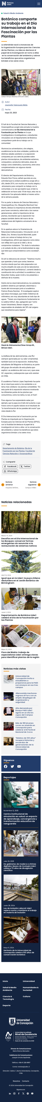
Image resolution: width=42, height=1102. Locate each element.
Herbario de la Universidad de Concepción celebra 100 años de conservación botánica (19, 952)
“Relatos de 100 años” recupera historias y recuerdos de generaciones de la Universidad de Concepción (25, 743)
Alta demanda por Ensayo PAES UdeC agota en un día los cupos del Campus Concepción (24, 712)
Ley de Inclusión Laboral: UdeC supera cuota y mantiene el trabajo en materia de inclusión (20, 910)
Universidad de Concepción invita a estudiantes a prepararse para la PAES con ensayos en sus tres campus (26, 682)
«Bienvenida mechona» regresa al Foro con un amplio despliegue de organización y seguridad (26, 697)
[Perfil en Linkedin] (10, 1093)
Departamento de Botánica (13, 448)
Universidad (29, 981)
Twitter (27, 466)
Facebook (11, 466)
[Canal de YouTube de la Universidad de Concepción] (32, 1093)
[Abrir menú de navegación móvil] (39, 4)
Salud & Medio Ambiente (13, 13)
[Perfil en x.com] (23, 1093)
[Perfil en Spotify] (28, 1093)
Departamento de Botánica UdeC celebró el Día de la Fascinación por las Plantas (20, 617)
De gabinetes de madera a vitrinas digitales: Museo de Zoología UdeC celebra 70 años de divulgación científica (20, 867)
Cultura (26, 996)
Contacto (25, 1081)
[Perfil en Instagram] (14, 1093)
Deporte (7, 1005)
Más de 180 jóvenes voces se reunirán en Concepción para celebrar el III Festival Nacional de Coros (25, 727)
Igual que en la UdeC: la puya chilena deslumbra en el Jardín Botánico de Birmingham (20, 580)
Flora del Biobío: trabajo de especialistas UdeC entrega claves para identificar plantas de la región (20, 654)
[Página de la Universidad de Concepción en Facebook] (19, 1093)
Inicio (5, 981)
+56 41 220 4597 (24, 1062)
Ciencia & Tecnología (8, 997)
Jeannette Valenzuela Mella (16, 105)
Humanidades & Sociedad (31, 988)
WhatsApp (12, 471)
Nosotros (16, 1081)
